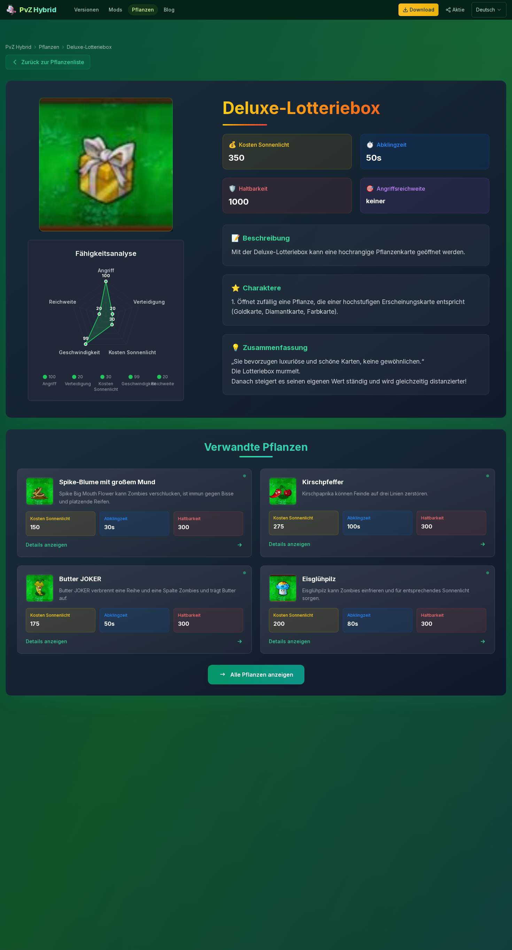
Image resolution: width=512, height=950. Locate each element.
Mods (115, 10)
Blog (169, 10)
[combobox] (489, 9)
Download (422, 10)
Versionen (86, 10)
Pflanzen (143, 10)
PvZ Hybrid (18, 47)
